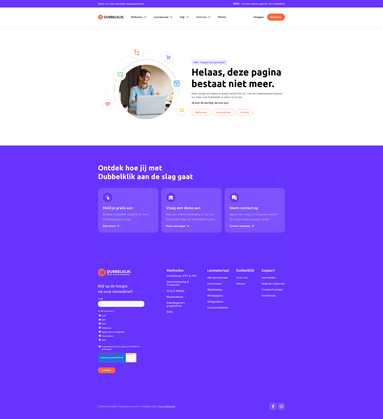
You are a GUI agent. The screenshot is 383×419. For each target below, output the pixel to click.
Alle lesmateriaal (217, 277)
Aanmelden (268, 277)
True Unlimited (166, 406)
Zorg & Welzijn (176, 290)
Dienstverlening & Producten (178, 283)
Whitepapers (215, 295)
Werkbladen (214, 289)
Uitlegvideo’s (215, 301)
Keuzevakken (175, 296)
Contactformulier (272, 289)
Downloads (214, 283)
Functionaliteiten (217, 307)
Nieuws (241, 283)
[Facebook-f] (273, 406)
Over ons (242, 277)
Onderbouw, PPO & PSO (182, 275)
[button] (139, 17)
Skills (170, 311)
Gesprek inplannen (273, 283)
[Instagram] (281, 406)
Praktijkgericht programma (176, 304)
